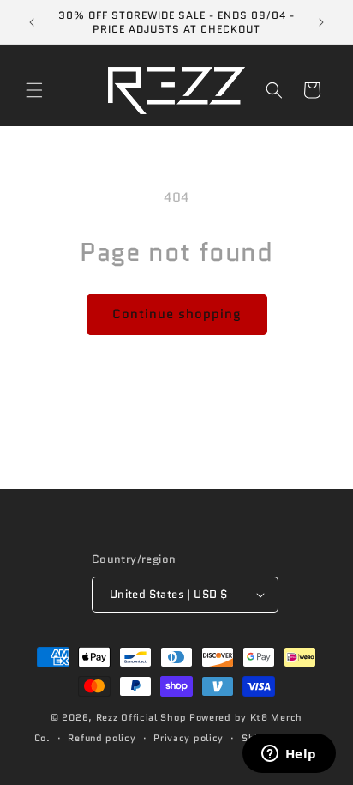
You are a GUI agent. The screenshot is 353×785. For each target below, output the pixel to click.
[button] (34, 90)
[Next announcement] (321, 22)
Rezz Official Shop (141, 717)
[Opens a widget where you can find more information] (289, 755)
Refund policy (101, 738)
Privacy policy (188, 738)
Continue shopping (177, 314)
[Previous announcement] (32, 22)
